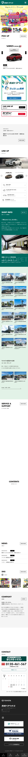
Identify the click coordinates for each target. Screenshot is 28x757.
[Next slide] (25, 52)
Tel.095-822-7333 (6, 711)
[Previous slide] (2, 52)
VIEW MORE (23, 36)
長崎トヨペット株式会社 (8, 706)
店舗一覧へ (24, 212)
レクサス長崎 (14, 739)
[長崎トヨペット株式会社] (7, 2)
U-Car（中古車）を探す (6, 387)
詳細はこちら (14, 669)
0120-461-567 (6, 709)
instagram (3, 717)
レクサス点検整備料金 (14, 744)
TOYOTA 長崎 (6, 700)
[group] (14, 19)
